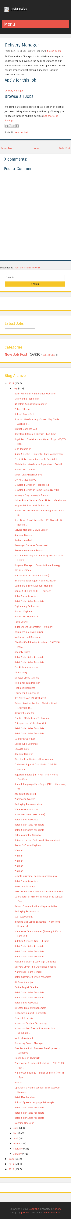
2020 (11, 1158)
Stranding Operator (25, 738)
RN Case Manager (24, 982)
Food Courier (21, 621)
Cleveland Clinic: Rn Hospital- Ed (32, 484)
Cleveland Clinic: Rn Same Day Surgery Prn (37, 490)
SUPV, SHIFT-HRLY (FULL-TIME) (30, 814)
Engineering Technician (27, 398)
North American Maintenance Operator (35, 393)
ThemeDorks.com (51, 1212)
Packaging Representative (28, 804)
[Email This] (6, 126)
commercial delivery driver (29, 632)
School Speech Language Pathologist (35, 1102)
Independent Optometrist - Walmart (33, 626)
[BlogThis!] (10, 126)
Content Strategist (24, 1018)
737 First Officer (23, 570)
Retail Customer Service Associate (33, 977)
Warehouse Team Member (28, 971)
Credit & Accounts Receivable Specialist (36, 459)
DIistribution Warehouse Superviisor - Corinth (38, 464)
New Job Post (21, 132)
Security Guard (22, 652)
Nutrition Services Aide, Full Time (32, 941)
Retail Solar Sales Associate (29, 601)
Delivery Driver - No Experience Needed (35, 966)
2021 (11, 383)
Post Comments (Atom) (27, 267)
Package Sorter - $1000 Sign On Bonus (35, 961)
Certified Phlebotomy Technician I (32, 718)
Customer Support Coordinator (31, 1013)
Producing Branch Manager (29, 1043)
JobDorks (18, 9)
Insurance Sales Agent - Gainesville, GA (35, 580)
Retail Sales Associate (26, 596)
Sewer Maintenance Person (29, 550)
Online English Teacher (27, 987)
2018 (11, 1169)
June (15, 1128)
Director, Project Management (30, 1007)
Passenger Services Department (31, 545)
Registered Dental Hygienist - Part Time (35, 434)
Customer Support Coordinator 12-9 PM (36, 764)
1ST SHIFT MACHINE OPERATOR (30, 698)
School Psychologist (25, 414)
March (16, 1143)
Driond (58, 1208)
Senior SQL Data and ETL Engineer (33, 591)
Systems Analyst (23, 540)
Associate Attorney (25, 886)
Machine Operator (24, 1123)
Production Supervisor (26, 616)
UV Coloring (21, 672)
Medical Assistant (24, 1038)
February (18, 1148)
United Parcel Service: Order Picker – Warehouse (40, 500)
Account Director (24, 535)
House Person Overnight (27, 1058)
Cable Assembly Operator (28, 835)
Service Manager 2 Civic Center (31, 529)
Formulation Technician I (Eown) (32, 575)
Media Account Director (27, 682)
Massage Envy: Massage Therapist (32, 495)
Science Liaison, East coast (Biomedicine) (37, 840)
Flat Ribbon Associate (26, 667)
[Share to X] (14, 126)
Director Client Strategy (27, 677)
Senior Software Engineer (28, 845)
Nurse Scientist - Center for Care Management (39, 454)
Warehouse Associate (26, 809)
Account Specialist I (25, 793)
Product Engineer (24, 611)
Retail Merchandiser (25, 1097)
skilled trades (49, 355)
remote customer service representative (36, 876)
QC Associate (22, 748)
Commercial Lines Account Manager (34, 585)
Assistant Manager (24, 713)
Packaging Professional (27, 911)
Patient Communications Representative (36, 906)
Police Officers (22, 409)
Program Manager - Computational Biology (37, 565)
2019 (11, 1164)
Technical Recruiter (25, 687)
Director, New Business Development (34, 759)
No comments (54, 51)
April (15, 1138)
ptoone (25, 1212)
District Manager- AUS (26, 428)
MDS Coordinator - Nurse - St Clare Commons (39, 891)
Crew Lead (20, 769)
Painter (18, 1082)
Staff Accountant (24, 916)
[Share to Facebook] (17, 126)
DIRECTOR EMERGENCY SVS (28, 474)
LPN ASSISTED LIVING (25, 479)
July (15, 388)
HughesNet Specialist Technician (32, 505)
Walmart (19, 850)
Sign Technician (23, 449)
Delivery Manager (22, 45)
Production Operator (25, 469)
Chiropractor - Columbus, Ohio (31, 723)
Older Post (64, 148)
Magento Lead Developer (28, 637)
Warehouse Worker (25, 799)
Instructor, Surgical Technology (31, 1023)
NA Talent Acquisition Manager (31, 404)
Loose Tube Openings (26, 743)
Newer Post (7, 148)
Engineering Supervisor (27, 693)
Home (36, 148)
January (17, 1153)
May (15, 1133)
